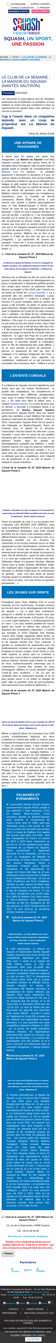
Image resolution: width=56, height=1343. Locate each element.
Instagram (42, 1236)
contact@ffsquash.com (20, 1294)
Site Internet (15, 1236)
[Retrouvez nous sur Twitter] (21, 1303)
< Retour (8, 1253)
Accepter (33, 1339)
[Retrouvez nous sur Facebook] (9, 1303)
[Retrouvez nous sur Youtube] (32, 1303)
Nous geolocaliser (40, 1292)
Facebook (29, 1236)
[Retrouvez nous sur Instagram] (50, 1303)
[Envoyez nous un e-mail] (43, 1303)
